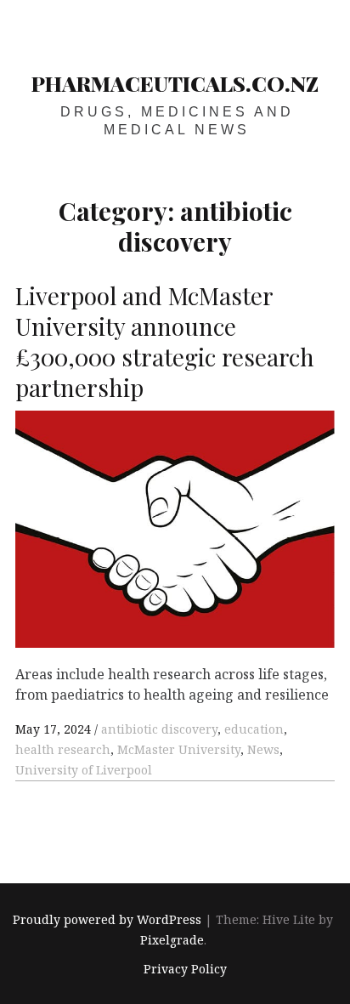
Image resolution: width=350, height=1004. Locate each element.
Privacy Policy (185, 969)
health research (62, 749)
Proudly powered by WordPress (107, 919)
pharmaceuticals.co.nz (175, 83)
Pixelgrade (172, 940)
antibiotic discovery (159, 729)
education (254, 729)
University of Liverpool (83, 770)
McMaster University (178, 749)
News (263, 749)
